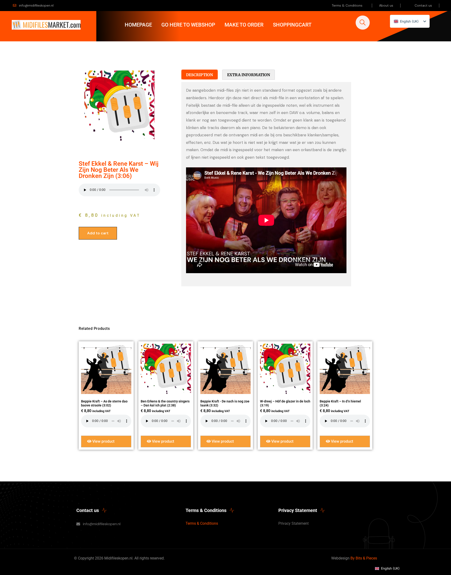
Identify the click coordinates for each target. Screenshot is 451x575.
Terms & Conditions (347, 5)
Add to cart (98, 233)
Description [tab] (199, 74)
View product (102, 441)
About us (386, 5)
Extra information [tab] (248, 74)
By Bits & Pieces (363, 558)
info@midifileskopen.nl (36, 5)
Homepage (138, 25)
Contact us (423, 5)
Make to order (244, 25)
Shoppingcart (292, 25)
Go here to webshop (188, 25)
